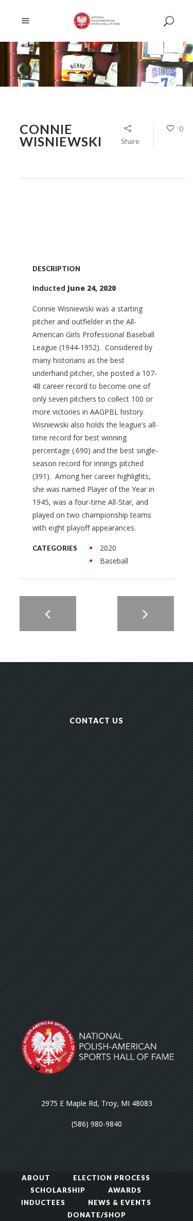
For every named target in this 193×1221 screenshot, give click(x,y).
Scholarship (57, 1190)
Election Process (111, 1178)
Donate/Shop (96, 1215)
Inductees (43, 1202)
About (36, 1178)
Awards (125, 1190)
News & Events (119, 1202)
